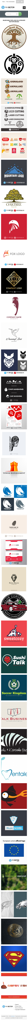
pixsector (13, 1016)
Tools (3, 1)
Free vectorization (10, 1)
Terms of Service (19, 1007)
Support (17, 1004)
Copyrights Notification (20, 1009)
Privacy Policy (18, 1006)
